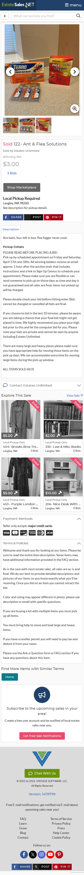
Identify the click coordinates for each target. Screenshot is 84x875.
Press (61, 828)
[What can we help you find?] (78, 16)
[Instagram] (42, 854)
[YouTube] (50, 854)
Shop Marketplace (21, 187)
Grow (23, 828)
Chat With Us (45, 773)
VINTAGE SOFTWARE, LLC (51, 781)
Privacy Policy (61, 823)
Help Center (61, 833)
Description (11, 229)
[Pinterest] (59, 854)
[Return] (5, 16)
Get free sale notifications (42, 736)
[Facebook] (24, 854)
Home (9, 677)
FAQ (23, 819)
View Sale (73, 395)
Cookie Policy (61, 837)
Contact (23, 837)
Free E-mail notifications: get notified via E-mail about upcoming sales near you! (42, 807)
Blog (23, 833)
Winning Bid (12, 157)
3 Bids (12, 173)
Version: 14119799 (42, 794)
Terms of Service (61, 819)
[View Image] (11, 125)
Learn (23, 823)
